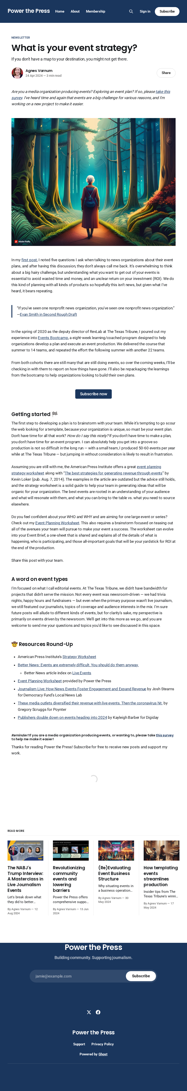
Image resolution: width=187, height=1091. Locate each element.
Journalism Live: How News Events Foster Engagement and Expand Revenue (82, 689)
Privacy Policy (102, 1044)
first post (29, 260)
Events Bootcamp (53, 337)
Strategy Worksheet (79, 656)
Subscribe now (93, 394)
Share (166, 73)
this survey (165, 735)
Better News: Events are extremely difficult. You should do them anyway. (78, 665)
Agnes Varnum (39, 70)
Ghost (103, 1054)
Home (59, 11)
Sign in (145, 11)
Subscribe (167, 11)
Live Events (81, 673)
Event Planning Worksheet (57, 523)
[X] (89, 1012)
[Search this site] (131, 11)
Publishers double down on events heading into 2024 (62, 717)
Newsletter (20, 37)
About (75, 11)
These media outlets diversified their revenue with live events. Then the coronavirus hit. (90, 703)
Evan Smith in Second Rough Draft (48, 314)
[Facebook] (98, 1012)
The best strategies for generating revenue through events (113, 473)
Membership (95, 11)
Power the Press (29, 11)
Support (79, 1044)
